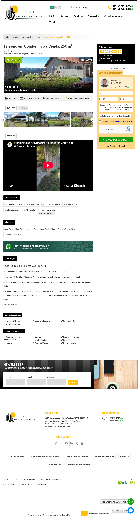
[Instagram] (56, 443)
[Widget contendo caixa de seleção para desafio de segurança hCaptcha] (116, 129)
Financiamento (16, 456)
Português (52, 8)
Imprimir (12, 98)
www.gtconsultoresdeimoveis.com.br (61, 426)
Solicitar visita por (116, 116)
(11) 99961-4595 (122, 5)
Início (52, 16)
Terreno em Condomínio (30, 37)
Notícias (124, 456)
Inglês (55, 8)
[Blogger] (82, 443)
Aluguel (92, 16)
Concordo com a (117, 121)
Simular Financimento (46, 213)
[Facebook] (61, 443)
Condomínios (112, 16)
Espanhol (59, 8)
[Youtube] (66, 443)
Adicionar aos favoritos (79, 98)
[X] (77, 443)
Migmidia (125, 482)
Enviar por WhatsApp (117, 140)
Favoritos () (80, 7)
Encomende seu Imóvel (77, 456)
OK (84, 513)
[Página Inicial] (23, 19)
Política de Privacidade (124, 121)
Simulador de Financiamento (45, 456)
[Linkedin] (71, 443)
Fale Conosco (54, 464)
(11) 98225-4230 (122, 8)
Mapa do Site (27, 484)
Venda (77, 16)
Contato (54, 22)
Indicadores (10, 484)
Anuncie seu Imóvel (104, 456)
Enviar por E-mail (117, 146)
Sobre (64, 16)
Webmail (42, 484)
